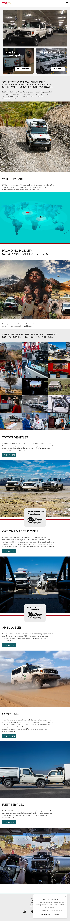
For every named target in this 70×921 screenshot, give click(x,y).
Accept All (57, 914)
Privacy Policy (43, 910)
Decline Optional (45, 914)
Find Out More (9, 455)
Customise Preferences (55, 910)
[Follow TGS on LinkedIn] (25, 912)
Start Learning (23, 69)
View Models (57, 69)
